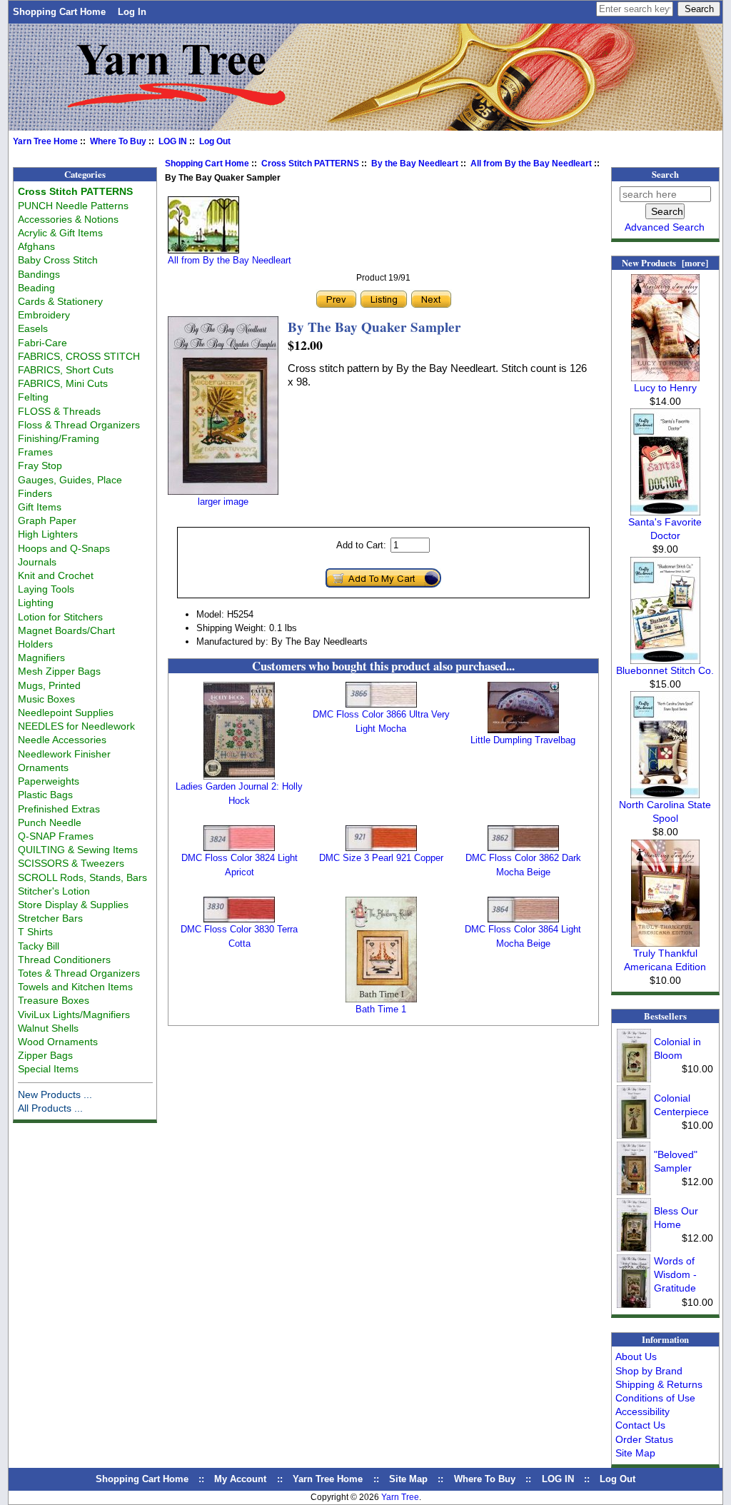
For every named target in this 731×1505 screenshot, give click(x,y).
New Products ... (55, 1094)
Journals (37, 562)
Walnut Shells (48, 1028)
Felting (33, 397)
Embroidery (44, 315)
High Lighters (48, 534)
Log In (132, 11)
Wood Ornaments (58, 1041)
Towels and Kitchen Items (75, 986)
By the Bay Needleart (414, 163)
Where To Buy (118, 141)
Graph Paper (47, 520)
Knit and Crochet (56, 575)
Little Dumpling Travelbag (522, 740)
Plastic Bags (45, 794)
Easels (33, 328)
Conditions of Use (655, 1398)
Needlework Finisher (64, 754)
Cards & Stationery (60, 301)
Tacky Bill (38, 946)
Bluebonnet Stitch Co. (665, 670)
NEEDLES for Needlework (76, 726)
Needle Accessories (62, 739)
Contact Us (640, 1425)
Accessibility (642, 1411)
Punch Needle (49, 822)
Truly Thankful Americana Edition (665, 959)
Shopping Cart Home (59, 11)
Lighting (36, 602)
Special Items (48, 1068)
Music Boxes (46, 699)
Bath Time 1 (381, 1009)
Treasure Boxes (53, 1000)
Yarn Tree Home (45, 141)
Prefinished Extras (59, 809)
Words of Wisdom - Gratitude (675, 1274)
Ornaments (43, 767)
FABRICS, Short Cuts (66, 370)
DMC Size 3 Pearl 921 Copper (381, 857)
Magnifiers (41, 657)
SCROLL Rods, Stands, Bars (82, 877)
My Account (240, 1479)
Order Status (644, 1439)
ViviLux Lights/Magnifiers (74, 1014)
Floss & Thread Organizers (79, 425)
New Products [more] (665, 262)
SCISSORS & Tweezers (71, 863)
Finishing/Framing (58, 438)
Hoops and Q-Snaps (64, 548)
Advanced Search (665, 227)
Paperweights (48, 781)
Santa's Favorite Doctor (665, 528)
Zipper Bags (45, 1055)
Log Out (215, 141)
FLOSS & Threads (59, 411)
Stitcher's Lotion (54, 891)
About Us (636, 1356)
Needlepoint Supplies (66, 712)
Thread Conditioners (64, 959)
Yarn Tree (400, 1497)
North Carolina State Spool (665, 811)
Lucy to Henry (665, 387)
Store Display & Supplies (73, 904)
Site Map (635, 1453)
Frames (35, 452)
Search (665, 174)
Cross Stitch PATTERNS (310, 163)
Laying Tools (46, 589)
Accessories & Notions (68, 219)
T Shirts (35, 931)
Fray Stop (40, 465)
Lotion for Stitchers (60, 617)
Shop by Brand (648, 1370)
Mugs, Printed (49, 685)
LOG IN (172, 141)
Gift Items (39, 507)
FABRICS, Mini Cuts (63, 383)
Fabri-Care (42, 342)
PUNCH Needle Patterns (73, 205)
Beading (36, 287)
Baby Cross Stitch (58, 260)
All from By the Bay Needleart (531, 163)
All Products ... (50, 1108)
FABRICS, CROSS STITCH (79, 356)
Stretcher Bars (50, 918)
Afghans (36, 246)
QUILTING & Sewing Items (78, 849)
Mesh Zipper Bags (59, 671)
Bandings (39, 274)
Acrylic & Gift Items (60, 232)
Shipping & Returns (658, 1384)
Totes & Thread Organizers (79, 973)
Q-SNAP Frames (56, 836)
